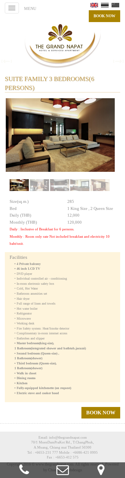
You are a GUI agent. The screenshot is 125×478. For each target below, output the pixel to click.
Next (118, 61)
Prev (7, 61)
